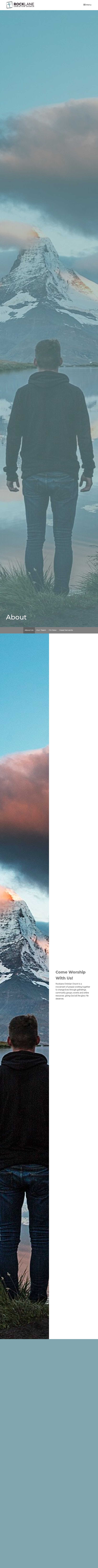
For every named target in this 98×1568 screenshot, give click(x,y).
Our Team (41, 630)
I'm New (52, 630)
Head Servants (66, 630)
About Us (29, 630)
